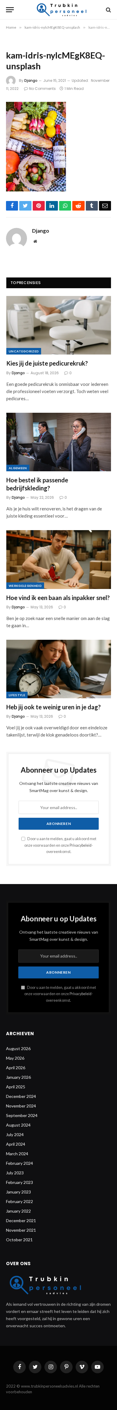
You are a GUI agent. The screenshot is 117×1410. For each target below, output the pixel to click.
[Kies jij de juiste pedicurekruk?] (58, 325)
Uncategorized (24, 351)
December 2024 (21, 1096)
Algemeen (18, 468)
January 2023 (18, 1191)
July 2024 (15, 1134)
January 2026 (18, 1077)
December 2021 (21, 1220)
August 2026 (18, 1048)
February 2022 (19, 1201)
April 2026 (15, 1067)
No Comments (42, 88)
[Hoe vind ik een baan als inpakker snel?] (58, 559)
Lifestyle (17, 695)
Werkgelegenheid (25, 585)
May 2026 (15, 1058)
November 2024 (21, 1105)
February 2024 (19, 1163)
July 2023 (15, 1172)
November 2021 (21, 1230)
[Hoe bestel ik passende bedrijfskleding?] (58, 442)
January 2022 (18, 1210)
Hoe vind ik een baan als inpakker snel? (58, 597)
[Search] (108, 9)
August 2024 (18, 1124)
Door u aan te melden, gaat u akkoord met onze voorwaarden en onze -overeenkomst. (60, 845)
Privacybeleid (81, 845)
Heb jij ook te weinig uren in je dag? (53, 707)
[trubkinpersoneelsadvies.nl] (60, 9)
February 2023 (19, 1182)
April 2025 (15, 1086)
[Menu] (10, 9)
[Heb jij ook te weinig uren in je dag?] (58, 669)
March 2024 (17, 1153)
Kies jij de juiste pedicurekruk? (47, 363)
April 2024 (15, 1144)
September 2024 (22, 1115)
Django (31, 80)
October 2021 (19, 1239)
